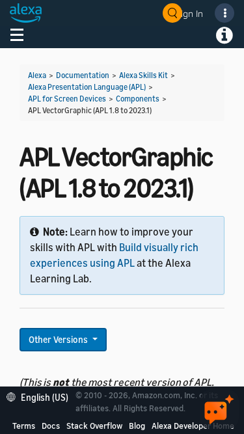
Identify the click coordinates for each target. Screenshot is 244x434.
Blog (137, 425)
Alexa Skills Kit (143, 75)
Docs (51, 425)
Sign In (189, 13)
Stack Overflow (94, 425)
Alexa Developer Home (193, 425)
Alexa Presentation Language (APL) (87, 87)
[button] (41, 395)
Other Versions (59, 339)
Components (137, 98)
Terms (23, 425)
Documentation (82, 75)
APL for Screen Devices (67, 98)
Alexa (37, 75)
